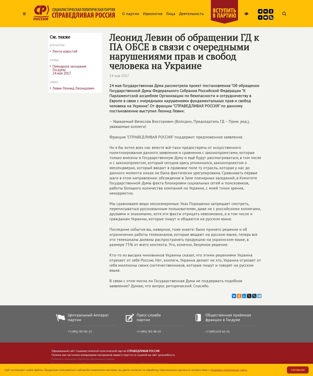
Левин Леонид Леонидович (73, 88)
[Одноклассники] (239, 296)
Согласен (298, 370)
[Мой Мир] (244, 296)
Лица (170, 13)
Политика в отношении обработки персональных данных (83, 359)
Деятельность (191, 13)
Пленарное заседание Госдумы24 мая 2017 (69, 69)
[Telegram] (259, 296)
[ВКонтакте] (234, 296)
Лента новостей (65, 51)
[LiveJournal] (254, 296)
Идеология (152, 13)
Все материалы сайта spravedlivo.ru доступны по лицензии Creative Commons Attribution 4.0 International (109, 363)
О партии (130, 13)
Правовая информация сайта (228, 370)
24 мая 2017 (119, 75)
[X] (249, 296)
